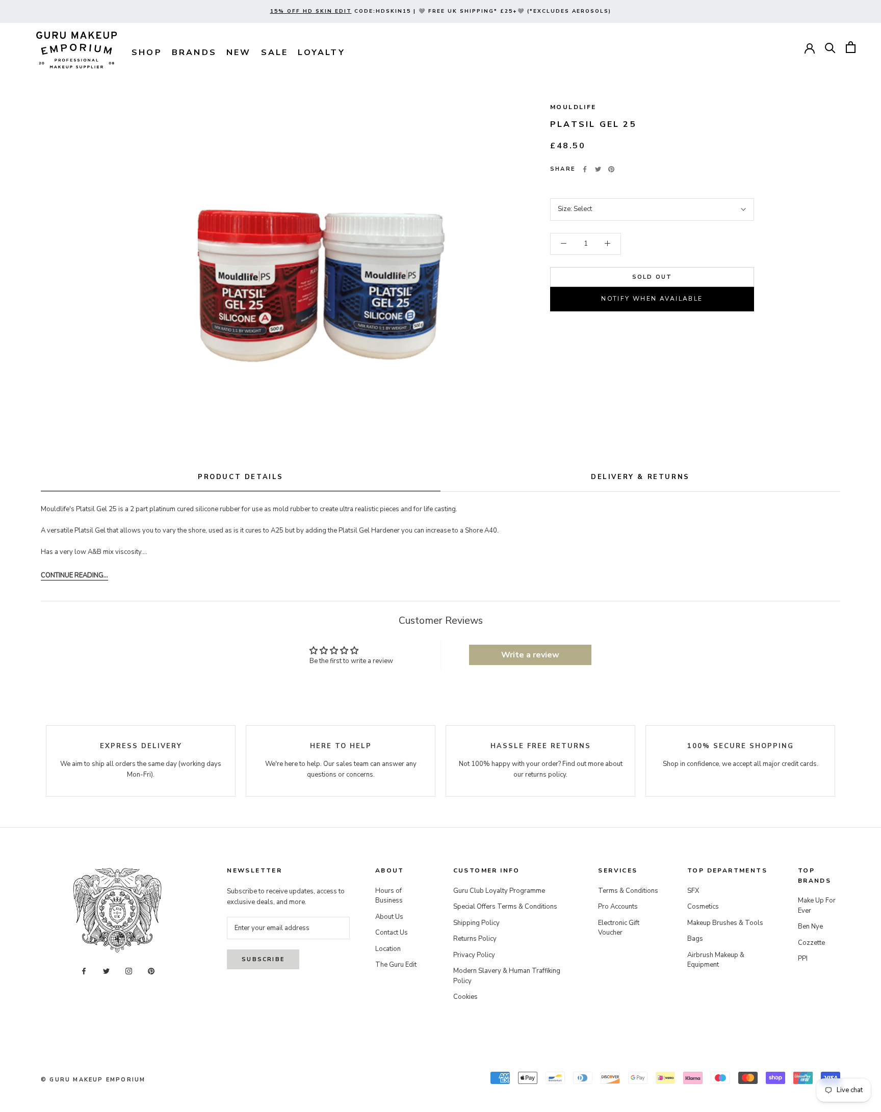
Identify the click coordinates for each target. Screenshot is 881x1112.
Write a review (530, 654)
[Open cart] (851, 47)
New (238, 52)
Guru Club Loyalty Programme (499, 890)
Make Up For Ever (817, 905)
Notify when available (652, 299)
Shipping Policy (476, 923)
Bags (695, 938)
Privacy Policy (474, 955)
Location (388, 949)
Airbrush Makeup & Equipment (715, 960)
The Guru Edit (396, 964)
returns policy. (546, 774)
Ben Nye (810, 926)
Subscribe (263, 959)
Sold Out (652, 277)
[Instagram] (128, 970)
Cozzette (811, 942)
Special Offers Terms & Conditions (505, 906)
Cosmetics (703, 906)
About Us (389, 916)
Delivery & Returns (640, 477)
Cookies (465, 996)
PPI (803, 958)
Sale (275, 52)
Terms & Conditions (628, 890)
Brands (194, 52)
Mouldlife (573, 107)
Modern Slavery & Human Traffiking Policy (506, 976)
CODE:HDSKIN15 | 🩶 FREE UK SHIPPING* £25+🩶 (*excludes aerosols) (440, 11)
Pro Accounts (618, 906)
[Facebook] (585, 169)
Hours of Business (389, 896)
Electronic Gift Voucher (618, 928)
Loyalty (321, 52)
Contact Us (391, 932)
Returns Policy (475, 938)
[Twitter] (598, 169)
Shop (147, 52)
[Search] (830, 47)
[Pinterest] (611, 169)
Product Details (240, 477)
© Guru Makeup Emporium (93, 1079)
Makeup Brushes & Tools (725, 923)
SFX (693, 890)
